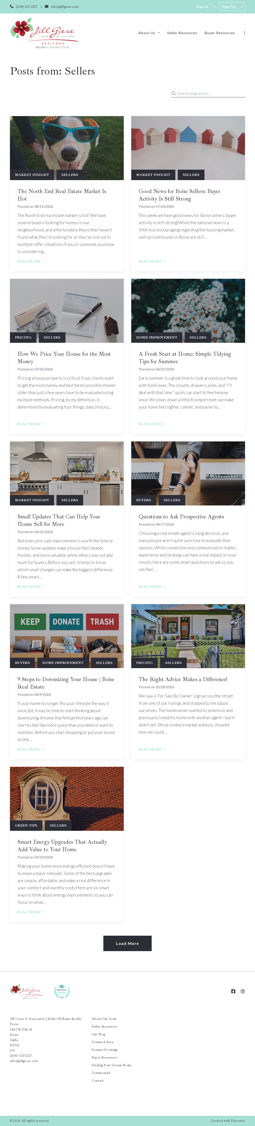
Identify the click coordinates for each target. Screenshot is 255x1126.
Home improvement (156, 337)
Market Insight (32, 175)
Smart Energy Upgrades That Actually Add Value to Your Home (62, 846)
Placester (238, 1121)
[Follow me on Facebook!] (233, 991)
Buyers (143, 500)
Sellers (70, 175)
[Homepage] (44, 33)
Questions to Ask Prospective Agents (181, 516)
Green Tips (26, 825)
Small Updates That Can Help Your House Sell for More (58, 520)
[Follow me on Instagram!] (243, 991)
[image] (67, 148)
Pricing (23, 337)
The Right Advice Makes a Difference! (183, 679)
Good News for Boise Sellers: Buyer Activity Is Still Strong (179, 195)
